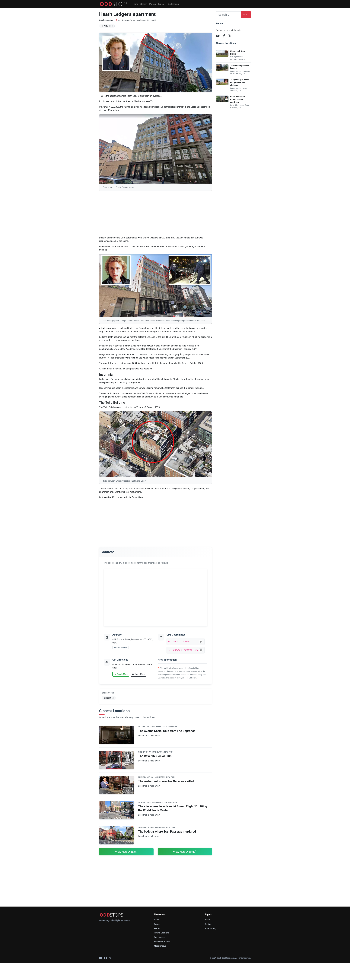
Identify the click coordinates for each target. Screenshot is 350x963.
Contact (208, 924)
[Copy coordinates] (201, 650)
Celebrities (109, 698)
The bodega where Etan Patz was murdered (167, 831)
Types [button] (161, 4)
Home (135, 4)
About (207, 920)
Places (152, 4)
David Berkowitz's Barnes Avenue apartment (237, 99)
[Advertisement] (155, 215)
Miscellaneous (160, 946)
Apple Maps (140, 674)
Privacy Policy (210, 928)
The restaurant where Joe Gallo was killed (166, 781)
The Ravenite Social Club (154, 756)
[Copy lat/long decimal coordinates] (201, 641)
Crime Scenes (159, 937)
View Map (108, 26)
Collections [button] (173, 4)
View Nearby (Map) (184, 851)
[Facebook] (224, 35)
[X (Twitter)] (230, 35)
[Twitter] (110, 958)
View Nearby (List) (126, 851)
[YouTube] (218, 36)
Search (143, 4)
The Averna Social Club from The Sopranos (166, 731)
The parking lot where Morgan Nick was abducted (239, 82)
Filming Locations (161, 933)
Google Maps (122, 674)
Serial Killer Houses (162, 941)
